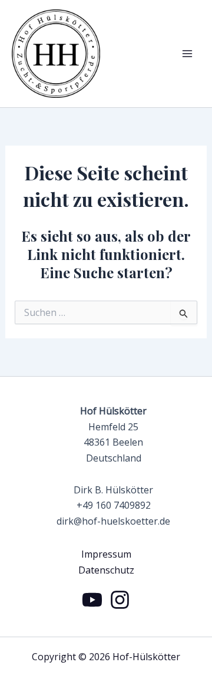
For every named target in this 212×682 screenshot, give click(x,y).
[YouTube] (92, 599)
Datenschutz (106, 570)
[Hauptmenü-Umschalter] (187, 54)
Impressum (106, 554)
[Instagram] (120, 599)
